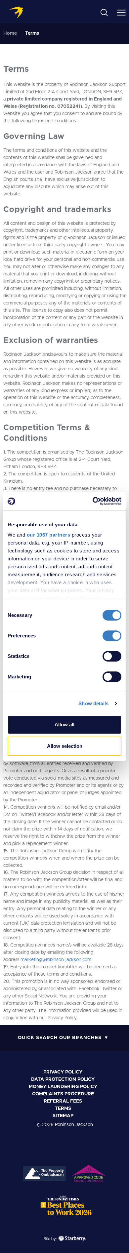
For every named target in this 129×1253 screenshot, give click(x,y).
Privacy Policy (62, 1072)
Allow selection (64, 746)
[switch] (112, 635)
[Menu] (121, 12)
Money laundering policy (63, 1086)
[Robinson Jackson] (16, 13)
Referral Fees (63, 1101)
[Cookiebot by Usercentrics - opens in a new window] (92, 501)
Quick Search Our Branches (60, 1037)
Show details (93, 703)
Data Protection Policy (63, 1079)
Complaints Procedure (63, 1094)
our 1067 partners (48, 535)
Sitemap (63, 1115)
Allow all (64, 724)
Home (10, 33)
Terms (63, 1108)
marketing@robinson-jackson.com (56, 959)
